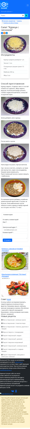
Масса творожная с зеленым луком (14, 320)
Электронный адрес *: (10, 227)
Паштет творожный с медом (12, 335)
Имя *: (5, 222)
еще (9, 299)
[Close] (23, 16)
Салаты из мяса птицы (11, 23)
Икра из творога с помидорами (13, 332)
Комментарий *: (8, 232)
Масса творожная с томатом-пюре (14, 323)
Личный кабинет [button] (6, 11)
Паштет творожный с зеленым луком (14, 346)
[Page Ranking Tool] (6, 394)
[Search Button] (26, 15)
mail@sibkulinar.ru (6, 370)
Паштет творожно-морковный (12, 342)
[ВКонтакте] (2, 33)
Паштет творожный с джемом (12, 339)
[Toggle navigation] (27, 5)
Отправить (7, 240)
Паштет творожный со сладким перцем (12, 350)
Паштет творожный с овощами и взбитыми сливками (12, 356)
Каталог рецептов (9, 21)
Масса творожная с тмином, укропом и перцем (14, 328)
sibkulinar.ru (19, 362)
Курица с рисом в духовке (12, 249)
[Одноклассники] (4, 33)
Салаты (19, 21)
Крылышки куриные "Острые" (14, 275)
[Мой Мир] (7, 33)
